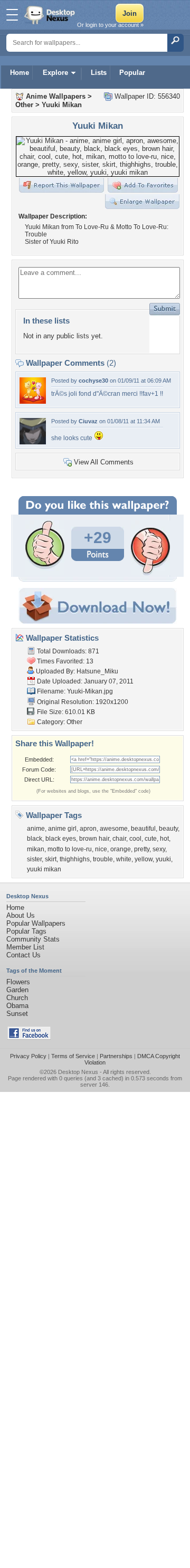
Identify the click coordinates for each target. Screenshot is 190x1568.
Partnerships (116, 1056)
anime (36, 828)
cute (151, 838)
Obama (17, 1006)
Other (24, 105)
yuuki (163, 859)
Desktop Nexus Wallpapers (50, 15)
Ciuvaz (88, 421)
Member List (25, 947)
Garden (17, 990)
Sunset (17, 1014)
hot (164, 838)
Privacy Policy (28, 1056)
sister (34, 859)
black (34, 838)
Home (19, 73)
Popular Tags (26, 931)
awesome (114, 828)
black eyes (60, 838)
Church (17, 998)
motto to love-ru (70, 849)
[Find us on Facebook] (29, 1037)
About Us (20, 915)
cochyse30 (93, 380)
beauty (168, 828)
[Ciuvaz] (33, 442)
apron (88, 828)
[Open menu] (12, 15)
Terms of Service (73, 1056)
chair (119, 838)
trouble (103, 859)
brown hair (94, 838)
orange (120, 849)
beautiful (143, 828)
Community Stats (33, 939)
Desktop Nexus (78, 1072)
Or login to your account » (110, 25)
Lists (99, 73)
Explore (55, 73)
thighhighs (75, 859)
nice (101, 849)
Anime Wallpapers (56, 96)
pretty (141, 849)
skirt (50, 859)
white (123, 859)
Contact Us (23, 955)
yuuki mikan (44, 869)
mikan (35, 849)
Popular (132, 73)
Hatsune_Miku (97, 671)
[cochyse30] (33, 401)
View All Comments (104, 462)
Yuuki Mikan (62, 105)
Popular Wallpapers (35, 923)
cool (135, 838)
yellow (144, 859)
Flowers (18, 982)
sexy (159, 849)
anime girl (62, 828)
